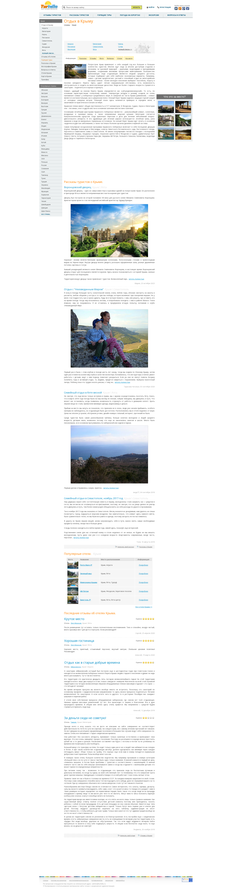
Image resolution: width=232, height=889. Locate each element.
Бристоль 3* (85, 600)
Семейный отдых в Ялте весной (83, 392)
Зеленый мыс (86, 573)
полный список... (48, 53)
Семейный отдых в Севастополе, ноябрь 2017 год (93, 498)
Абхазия (44, 90)
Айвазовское (76, 667)
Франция (44, 191)
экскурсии (109, 880)
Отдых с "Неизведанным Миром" (84, 289)
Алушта (45, 28)
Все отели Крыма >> (143, 607)
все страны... (46, 214)
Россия (44, 165)
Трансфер (45, 79)
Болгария (44, 100)
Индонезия (45, 129)
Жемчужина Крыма (88, 582)
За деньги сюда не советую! (85, 718)
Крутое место (74, 619)
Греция (44, 109)
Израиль (44, 123)
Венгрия (44, 103)
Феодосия (46, 47)
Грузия (44, 113)
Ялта (44, 50)
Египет (44, 119)
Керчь (44, 34)
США (43, 172)
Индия (43, 126)
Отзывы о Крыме (146, 836)
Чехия (43, 201)
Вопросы (110, 58)
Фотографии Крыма (49, 66)
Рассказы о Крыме (48, 63)
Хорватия (45, 195)
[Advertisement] (109, 33)
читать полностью (136, 279)
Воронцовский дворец (77, 187)
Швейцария (46, 204)
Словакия (45, 168)
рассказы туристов (79, 15)
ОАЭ (43, 159)
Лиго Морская (76, 623)
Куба (43, 145)
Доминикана (46, 116)
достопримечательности (79, 880)
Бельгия (44, 96)
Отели (119, 58)
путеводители (96, 880)
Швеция (44, 208)
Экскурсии (154, 15)
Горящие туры (104, 15)
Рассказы (83, 58)
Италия (44, 136)
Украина (44, 185)
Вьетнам (44, 106)
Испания (44, 132)
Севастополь (47, 41)
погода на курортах (130, 15)
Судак (44, 44)
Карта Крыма (46, 76)
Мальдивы (45, 149)
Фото (102, 58)
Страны (67, 25)
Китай (43, 142)
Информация (71, 58)
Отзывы (93, 58)
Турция (44, 181)
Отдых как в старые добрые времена (92, 662)
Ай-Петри (84, 591)
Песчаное (46, 37)
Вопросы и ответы (48, 70)
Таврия (74, 722)
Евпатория (46, 31)
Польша (44, 162)
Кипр (43, 139)
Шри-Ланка (45, 211)
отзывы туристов (52, 15)
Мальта (44, 152)
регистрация (165, 7)
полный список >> (125, 49)
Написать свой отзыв (127, 836)
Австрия (44, 93)
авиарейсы (120, 880)
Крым (74, 25)
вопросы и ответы (176, 15)
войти (151, 7)
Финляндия (45, 188)
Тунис (43, 178)
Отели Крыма (46, 73)
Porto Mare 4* (86, 565)
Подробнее (143, 565)
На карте (128, 58)
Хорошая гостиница (79, 640)
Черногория (46, 198)
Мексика (44, 155)
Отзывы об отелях (48, 57)
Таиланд (44, 175)
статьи (45, 880)
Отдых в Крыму (47, 25)
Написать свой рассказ (125, 547)
